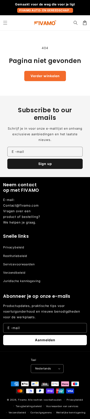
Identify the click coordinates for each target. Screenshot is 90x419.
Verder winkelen (45, 76)
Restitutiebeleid (15, 256)
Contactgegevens (41, 412)
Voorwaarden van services (62, 406)
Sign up (45, 164)
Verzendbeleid (14, 272)
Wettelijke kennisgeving (71, 412)
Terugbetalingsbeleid (29, 406)
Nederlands (43, 368)
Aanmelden (45, 340)
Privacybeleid (13, 247)
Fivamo (22, 399)
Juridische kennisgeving (22, 281)
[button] (5, 22)
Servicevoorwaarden (19, 264)
